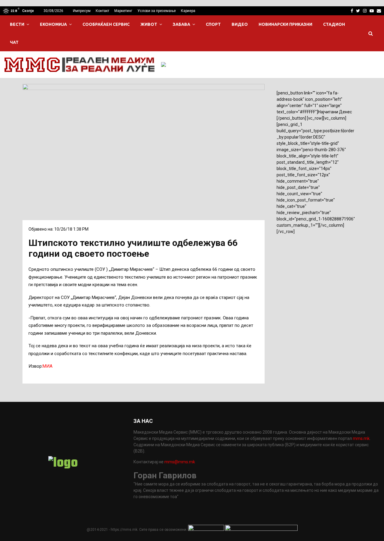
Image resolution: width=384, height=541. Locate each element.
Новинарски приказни (285, 24)
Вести (17, 24)
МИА (47, 366)
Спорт (213, 24)
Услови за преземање (156, 11)
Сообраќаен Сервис (106, 24)
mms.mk (361, 438)
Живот (148, 24)
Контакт (102, 11)
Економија (53, 24)
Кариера (188, 11)
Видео (240, 24)
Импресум (82, 11)
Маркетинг (123, 11)
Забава (181, 24)
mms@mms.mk (179, 461)
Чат (14, 42)
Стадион (334, 24)
